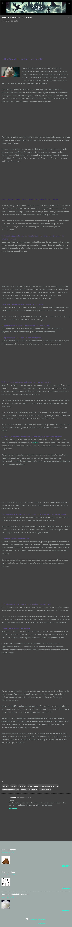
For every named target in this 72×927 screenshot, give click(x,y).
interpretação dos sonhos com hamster (43, 786)
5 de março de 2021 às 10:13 (24, 797)
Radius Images (42, 923)
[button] (69, 17)
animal (35, 442)
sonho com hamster (29, 790)
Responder (13, 808)
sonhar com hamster (10, 790)
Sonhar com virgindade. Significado (16, 894)
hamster (21, 786)
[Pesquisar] (69, 4)
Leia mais (66, 866)
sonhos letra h (45, 790)
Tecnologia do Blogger (37, 919)
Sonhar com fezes (9, 850)
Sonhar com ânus (8, 872)
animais (5, 786)
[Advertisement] (36, 38)
